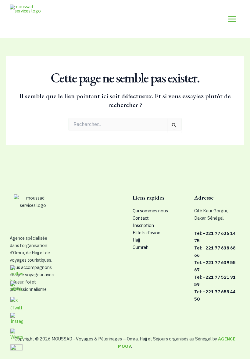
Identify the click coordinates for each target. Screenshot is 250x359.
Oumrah (140, 247)
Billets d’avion (146, 232)
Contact (141, 218)
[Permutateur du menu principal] (232, 19)
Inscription (143, 225)
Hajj (136, 240)
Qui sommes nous (150, 211)
